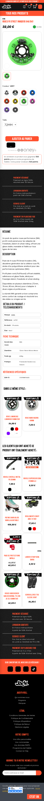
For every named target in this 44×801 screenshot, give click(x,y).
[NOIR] (15, 93)
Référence (8, 320)
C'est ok (34, 797)
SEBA (3, 19)
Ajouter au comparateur (5, 405)
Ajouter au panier (22, 139)
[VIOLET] (7, 110)
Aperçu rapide (19, 405)
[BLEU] (32, 93)
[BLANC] (7, 93)
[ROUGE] (24, 93)
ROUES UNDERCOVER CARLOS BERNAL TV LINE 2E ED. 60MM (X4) (12, 596)
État (5, 330)
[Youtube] (26, 669)
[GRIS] (15, 110)
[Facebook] (10, 669)
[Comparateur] (24, 7)
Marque (7, 315)
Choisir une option (34, 548)
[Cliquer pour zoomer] (6, 66)
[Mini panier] (34, 7)
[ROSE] (32, 101)
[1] (39, 772)
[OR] (14, 489)
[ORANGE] (7, 101)
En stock (7, 325)
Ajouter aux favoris (11, 145)
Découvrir (14, 410)
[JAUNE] (15, 101)
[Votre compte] (40, 7)
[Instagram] (18, 669)
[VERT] (24, 101)
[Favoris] (29, 7)
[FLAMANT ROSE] (12, 433)
